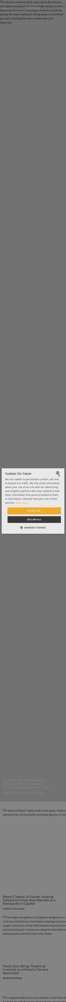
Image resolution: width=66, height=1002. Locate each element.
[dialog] (33, 501)
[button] (33, 527)
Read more (22, 502)
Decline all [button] (34, 519)
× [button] (59, 475)
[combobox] (58, 473)
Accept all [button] (34, 510)
